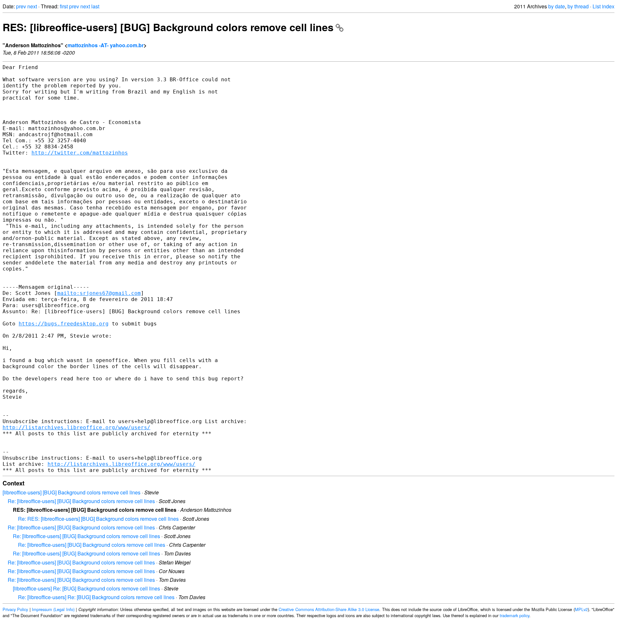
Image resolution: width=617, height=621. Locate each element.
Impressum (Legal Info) (53, 609)
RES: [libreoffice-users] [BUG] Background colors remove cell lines (168, 27)
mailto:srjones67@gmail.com (99, 293)
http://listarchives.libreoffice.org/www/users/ (76, 427)
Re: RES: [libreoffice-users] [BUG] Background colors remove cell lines (98, 518)
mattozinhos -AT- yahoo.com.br (105, 45)
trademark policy (514, 615)
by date (556, 6)
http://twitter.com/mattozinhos (79, 153)
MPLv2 (581, 609)
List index (603, 6)
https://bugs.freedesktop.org (64, 324)
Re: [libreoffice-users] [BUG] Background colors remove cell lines (81, 501)
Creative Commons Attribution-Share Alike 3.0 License (329, 609)
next (32, 6)
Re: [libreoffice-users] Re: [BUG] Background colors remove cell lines (96, 597)
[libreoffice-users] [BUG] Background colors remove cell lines (71, 492)
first (64, 6)
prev (21, 6)
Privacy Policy (15, 609)
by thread (578, 6)
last (95, 6)
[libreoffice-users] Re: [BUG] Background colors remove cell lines (86, 588)
